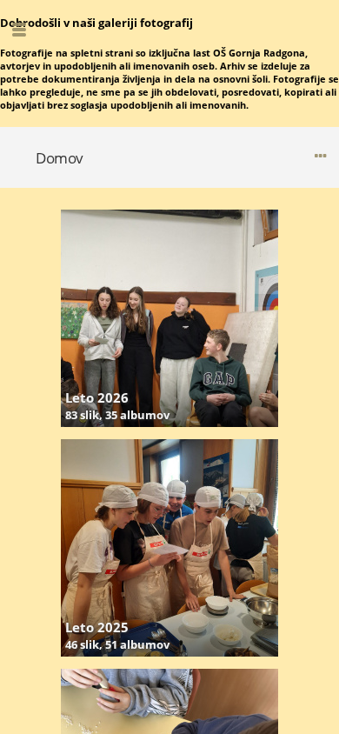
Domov (59, 158)
